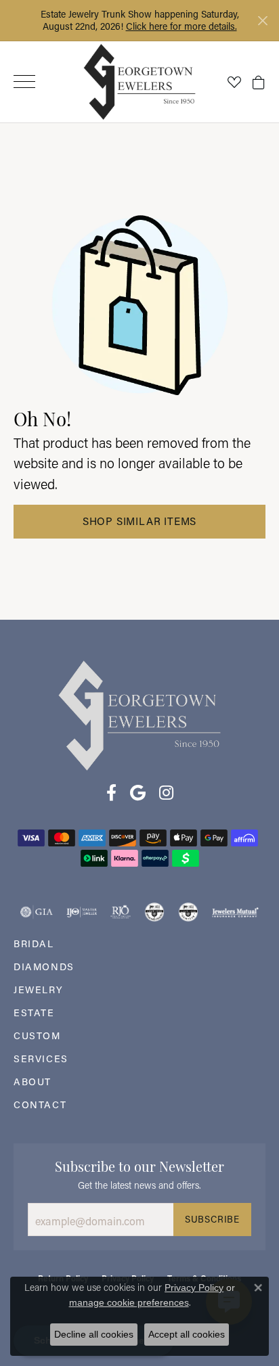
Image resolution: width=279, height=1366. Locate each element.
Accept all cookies (186, 1334)
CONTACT (40, 1104)
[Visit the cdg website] (154, 912)
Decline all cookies (93, 1334)
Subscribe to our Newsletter (139, 1165)
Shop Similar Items (139, 521)
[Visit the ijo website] (81, 912)
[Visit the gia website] (36, 912)
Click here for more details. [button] (181, 26)
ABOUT (32, 1081)
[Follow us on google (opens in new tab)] (138, 793)
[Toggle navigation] (24, 81)
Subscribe (212, 1219)
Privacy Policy (194, 1287)
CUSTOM (37, 1035)
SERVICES (41, 1058)
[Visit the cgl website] (188, 912)
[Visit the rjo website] (120, 912)
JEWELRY (38, 989)
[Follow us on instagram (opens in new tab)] (166, 793)
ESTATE (34, 1012)
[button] (234, 81)
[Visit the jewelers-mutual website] (235, 912)
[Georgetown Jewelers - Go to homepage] (139, 714)
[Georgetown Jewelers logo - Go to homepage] (140, 81)
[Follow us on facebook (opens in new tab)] (111, 793)
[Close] (262, 20)
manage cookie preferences (129, 1302)
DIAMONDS (44, 966)
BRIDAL (34, 943)
